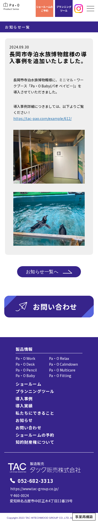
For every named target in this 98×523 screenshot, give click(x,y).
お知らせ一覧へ (42, 271)
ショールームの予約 (35, 435)
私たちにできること (35, 413)
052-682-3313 (35, 480)
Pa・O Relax (59, 358)
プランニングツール (63, 8)
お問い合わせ (28, 428)
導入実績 (24, 406)
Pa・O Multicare (62, 369)
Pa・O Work (25, 358)
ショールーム (28, 384)
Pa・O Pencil (26, 369)
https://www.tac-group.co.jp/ (34, 488)
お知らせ (24, 420)
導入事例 (24, 398)
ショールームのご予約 (44, 8)
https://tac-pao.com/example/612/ (42, 118)
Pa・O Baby (25, 375)
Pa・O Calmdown (63, 364)
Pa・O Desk (25, 364)
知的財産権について (35, 442)
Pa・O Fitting (60, 375)
